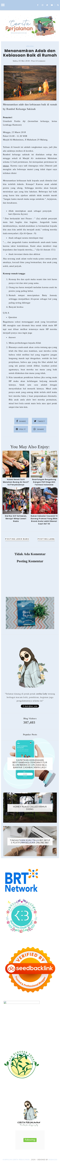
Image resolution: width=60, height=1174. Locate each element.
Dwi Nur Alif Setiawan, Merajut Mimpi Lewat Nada (16, 518)
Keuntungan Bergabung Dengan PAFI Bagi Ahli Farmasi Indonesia (44, 482)
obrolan (30, 46)
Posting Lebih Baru (17, 539)
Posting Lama (46, 539)
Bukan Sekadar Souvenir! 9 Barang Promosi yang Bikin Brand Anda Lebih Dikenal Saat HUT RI (44, 520)
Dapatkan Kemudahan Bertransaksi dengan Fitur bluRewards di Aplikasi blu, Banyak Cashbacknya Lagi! (30, 763)
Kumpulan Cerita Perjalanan (16, 1160)
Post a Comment (38, 61)
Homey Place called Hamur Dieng (30, 807)
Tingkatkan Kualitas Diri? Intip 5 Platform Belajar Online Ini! (30, 841)
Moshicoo (52, 1160)
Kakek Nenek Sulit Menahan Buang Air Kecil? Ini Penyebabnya (16, 482)
